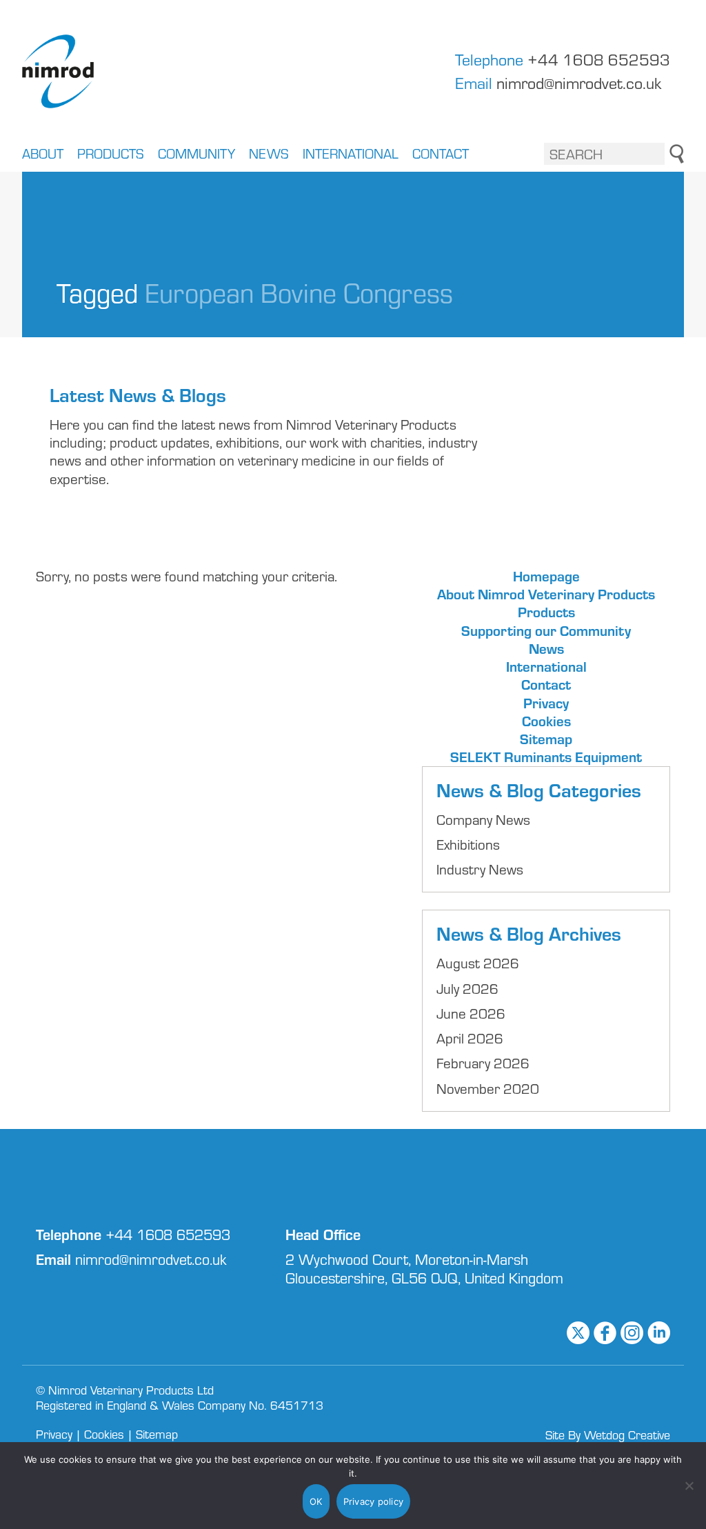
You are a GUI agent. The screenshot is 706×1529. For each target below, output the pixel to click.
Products (110, 155)
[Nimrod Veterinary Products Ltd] (58, 71)
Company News (483, 819)
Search (676, 153)
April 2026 (469, 1038)
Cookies (546, 720)
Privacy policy (373, 1501)
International (351, 155)
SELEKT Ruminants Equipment (546, 756)
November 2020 (487, 1088)
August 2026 (477, 962)
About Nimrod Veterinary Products (546, 593)
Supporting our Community (546, 630)
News (269, 155)
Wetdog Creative (627, 1434)
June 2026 (470, 1013)
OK (316, 1501)
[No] (689, 1485)
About (42, 155)
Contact (440, 155)
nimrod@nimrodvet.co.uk (578, 83)
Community (196, 155)
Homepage (546, 576)
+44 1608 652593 (598, 60)
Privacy (546, 702)
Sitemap (546, 738)
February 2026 (483, 1062)
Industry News (479, 869)
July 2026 (467, 988)
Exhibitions (468, 844)
